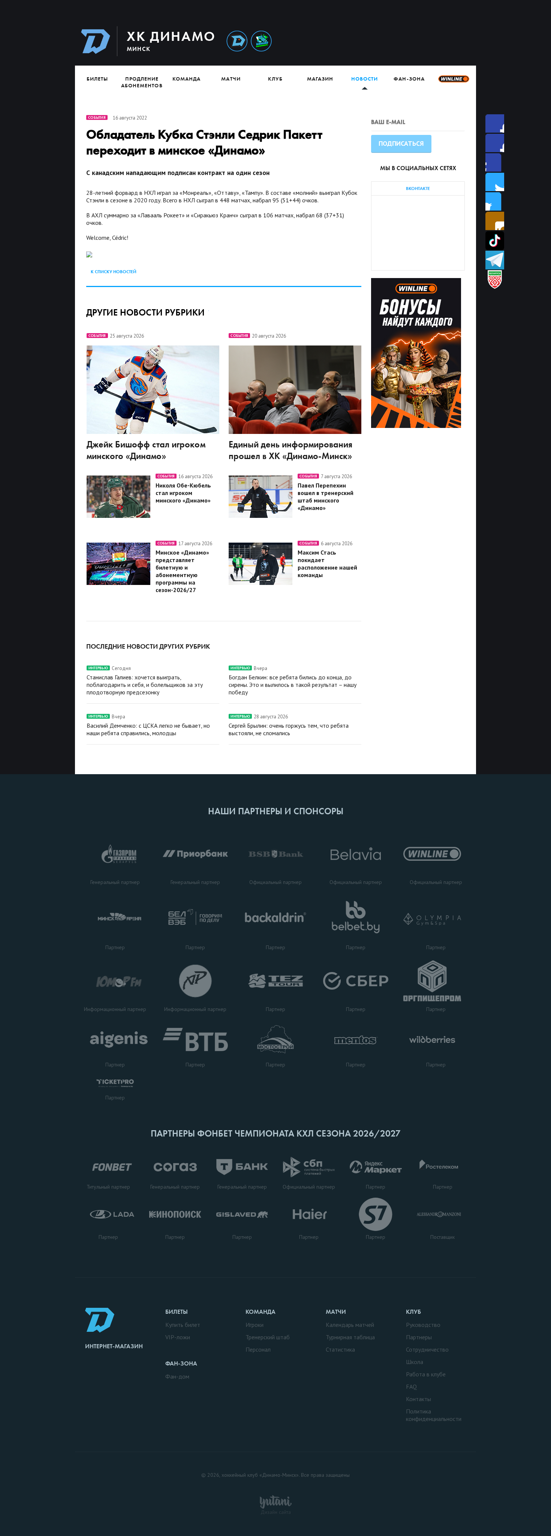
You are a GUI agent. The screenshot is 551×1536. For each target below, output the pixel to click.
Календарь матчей (350, 1324)
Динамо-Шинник (236, 41)
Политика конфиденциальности (433, 1414)
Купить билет (182, 1324)
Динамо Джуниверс (261, 41)
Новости (364, 78)
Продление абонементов (142, 82)
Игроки (255, 1324)
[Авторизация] (405, 41)
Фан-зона (409, 78)
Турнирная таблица (350, 1337)
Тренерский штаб (268, 1337)
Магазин (320, 78)
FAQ (411, 1386)
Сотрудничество (427, 1349)
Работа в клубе (426, 1374)
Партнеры (419, 1337)
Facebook (494, 123)
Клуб (275, 78)
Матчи (230, 78)
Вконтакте (494, 201)
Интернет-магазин (114, 1346)
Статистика (340, 1349)
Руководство (423, 1324)
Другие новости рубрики (145, 312)
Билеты (97, 78)
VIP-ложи (177, 1337)
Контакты (418, 1399)
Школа (414, 1361)
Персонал (258, 1349)
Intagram (494, 182)
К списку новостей (113, 272)
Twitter (494, 162)
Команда (186, 78)
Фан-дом (177, 1376)
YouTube (494, 221)
